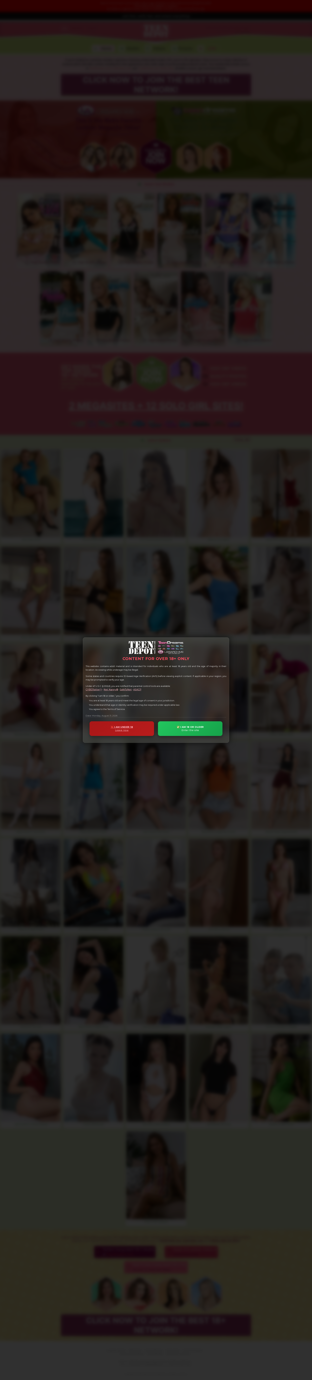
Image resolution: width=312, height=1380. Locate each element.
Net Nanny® (111, 689)
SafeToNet (126, 689)
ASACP (137, 689)
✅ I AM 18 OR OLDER (190, 729)
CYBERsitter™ (94, 689)
